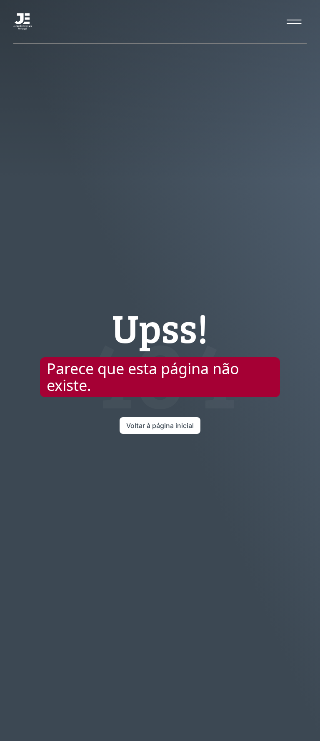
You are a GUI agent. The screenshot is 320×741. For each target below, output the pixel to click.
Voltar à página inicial (160, 425)
